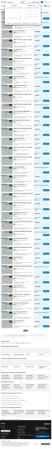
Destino (9, 1)
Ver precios (46, 18)
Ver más (3, 389)
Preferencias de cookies (22, 433)
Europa (8, 419)
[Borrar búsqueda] (19, 2)
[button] (14, 2)
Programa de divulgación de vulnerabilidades (25, 435)
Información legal (20, 429)
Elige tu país (3, 426)
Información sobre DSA (21, 432)
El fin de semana (26, 23)
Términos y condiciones (21, 427)
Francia (12, 419)
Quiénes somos (3, 438)
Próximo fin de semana (35, 23)
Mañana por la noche (18, 23)
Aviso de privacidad (21, 430)
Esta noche (9, 23)
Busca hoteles (3, 419)
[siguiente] (39, 5)
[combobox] (14, 2)
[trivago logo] (4, 2)
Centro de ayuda (20, 438)
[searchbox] (14, 2)
